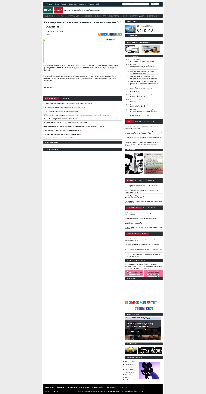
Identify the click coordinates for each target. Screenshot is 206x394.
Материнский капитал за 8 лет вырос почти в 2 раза (59, 138)
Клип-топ (128, 375)
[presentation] (160, 160)
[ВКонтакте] (105, 34)
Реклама (91, 4)
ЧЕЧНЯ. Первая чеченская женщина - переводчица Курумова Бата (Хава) (141, 191)
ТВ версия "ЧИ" (130, 362)
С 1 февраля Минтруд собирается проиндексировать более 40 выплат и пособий (67, 103)
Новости (60, 16)
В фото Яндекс (84, 387)
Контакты (82, 4)
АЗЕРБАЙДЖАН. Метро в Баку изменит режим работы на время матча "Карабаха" (143, 77)
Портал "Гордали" (137, 16)
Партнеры (73, 4)
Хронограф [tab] (150, 180)
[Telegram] (120, 34)
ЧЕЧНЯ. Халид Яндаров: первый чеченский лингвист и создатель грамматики (142, 255)
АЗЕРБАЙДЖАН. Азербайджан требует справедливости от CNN (142, 72)
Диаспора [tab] (138, 122)
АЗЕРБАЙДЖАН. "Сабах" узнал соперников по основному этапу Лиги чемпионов (143, 60)
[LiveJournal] (111, 34)
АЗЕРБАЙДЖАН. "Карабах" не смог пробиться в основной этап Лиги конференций (141, 89)
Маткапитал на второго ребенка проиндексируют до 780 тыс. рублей (64, 107)
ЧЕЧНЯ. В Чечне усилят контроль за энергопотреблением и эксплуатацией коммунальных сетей (142, 66)
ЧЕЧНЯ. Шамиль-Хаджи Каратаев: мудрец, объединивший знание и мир (143, 202)
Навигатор (49, 16)
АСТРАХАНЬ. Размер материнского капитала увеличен (60, 119)
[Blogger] (99, 34)
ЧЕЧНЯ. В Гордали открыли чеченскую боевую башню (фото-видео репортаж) (142, 127)
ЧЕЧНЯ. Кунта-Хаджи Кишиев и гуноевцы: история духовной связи (141, 186)
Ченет (125, 16)
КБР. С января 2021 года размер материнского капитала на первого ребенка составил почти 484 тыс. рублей (76, 115)
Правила (64, 4)
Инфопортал (87, 16)
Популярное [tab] (64, 98)
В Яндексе (60, 387)
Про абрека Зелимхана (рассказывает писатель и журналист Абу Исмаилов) (140, 222)
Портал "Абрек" (153, 16)
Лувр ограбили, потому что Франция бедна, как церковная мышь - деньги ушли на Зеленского (143, 138)
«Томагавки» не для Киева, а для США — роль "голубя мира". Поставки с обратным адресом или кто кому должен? (142, 144)
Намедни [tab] (130, 122)
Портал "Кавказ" (73, 16)
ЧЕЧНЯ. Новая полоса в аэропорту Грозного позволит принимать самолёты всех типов (144, 110)
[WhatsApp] (117, 34)
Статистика (123, 387)
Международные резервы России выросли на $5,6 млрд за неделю (143, 105)
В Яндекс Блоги (97, 387)
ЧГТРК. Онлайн (130, 380)
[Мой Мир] (102, 34)
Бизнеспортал (100, 16)
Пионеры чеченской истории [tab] (137, 234)
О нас (57, 4)
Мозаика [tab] (130, 180)
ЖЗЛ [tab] (144, 208)
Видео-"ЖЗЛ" (129, 364)
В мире (53, 32)
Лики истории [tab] (152, 208)
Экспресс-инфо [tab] (149, 122)
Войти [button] (98, 4)
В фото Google (72, 387)
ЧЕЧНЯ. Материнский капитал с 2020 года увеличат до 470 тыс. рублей (65, 122)
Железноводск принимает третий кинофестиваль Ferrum (141, 95)
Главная (50, 4)
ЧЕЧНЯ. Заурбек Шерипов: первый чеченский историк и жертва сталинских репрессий (143, 196)
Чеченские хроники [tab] (134, 208)
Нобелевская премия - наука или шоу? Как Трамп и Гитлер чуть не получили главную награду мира (143, 132)
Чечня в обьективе (131, 367)
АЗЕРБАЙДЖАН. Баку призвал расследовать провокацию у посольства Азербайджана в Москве (144, 83)
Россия (60, 32)
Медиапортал (114, 16)
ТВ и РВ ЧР (128, 377)
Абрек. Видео (129, 369)
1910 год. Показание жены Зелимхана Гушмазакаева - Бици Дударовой (142, 213)
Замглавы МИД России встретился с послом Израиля (144, 100)
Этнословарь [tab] (140, 180)
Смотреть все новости (139, 115)
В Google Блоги (111, 387)
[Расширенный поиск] (160, 4)
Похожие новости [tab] (51, 98)
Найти (155, 4)
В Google (51, 387)
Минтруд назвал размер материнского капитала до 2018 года (62, 134)
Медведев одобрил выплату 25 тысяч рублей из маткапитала (62, 130)
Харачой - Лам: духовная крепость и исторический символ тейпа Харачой (143, 228)
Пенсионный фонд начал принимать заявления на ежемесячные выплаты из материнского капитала (74, 126)
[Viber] (114, 34)
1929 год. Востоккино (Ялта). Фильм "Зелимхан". (140, 218)
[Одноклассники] (108, 34)
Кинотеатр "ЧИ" (130, 372)
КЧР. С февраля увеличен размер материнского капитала (60, 111)
